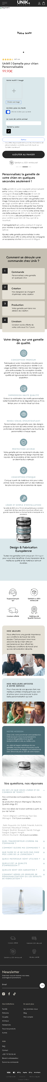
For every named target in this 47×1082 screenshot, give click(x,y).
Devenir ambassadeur (10, 1058)
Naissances (6, 1025)
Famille (4, 1009)
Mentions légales (34, 1076)
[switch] (8, 112)
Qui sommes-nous (31, 1009)
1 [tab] (23, 52)
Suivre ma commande (10, 1062)
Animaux (5, 1021)
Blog (25, 1013)
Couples (5, 1017)
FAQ (3, 1046)
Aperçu (23, 140)
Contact (5, 1050)
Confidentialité (10, 1076)
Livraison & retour (23, 1079)
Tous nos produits (8, 1029)
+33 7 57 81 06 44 (9, 1054)
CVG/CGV (22, 1076)
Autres (4, 1033)
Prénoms (5, 1013)
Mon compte (28, 1017)
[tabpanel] (23, 30)
